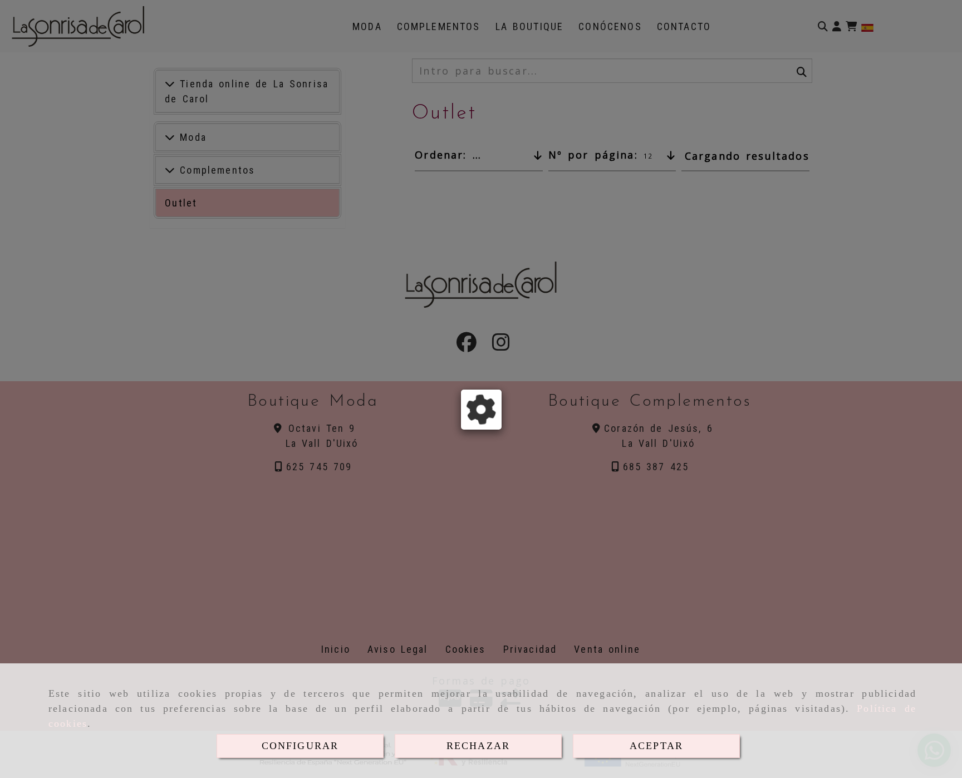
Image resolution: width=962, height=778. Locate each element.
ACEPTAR (656, 745)
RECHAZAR (478, 745)
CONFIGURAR (300, 745)
